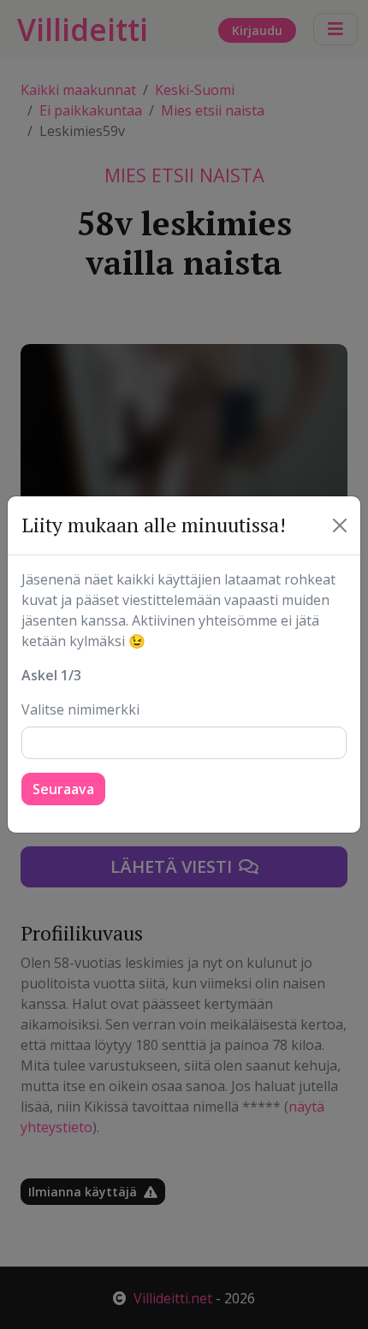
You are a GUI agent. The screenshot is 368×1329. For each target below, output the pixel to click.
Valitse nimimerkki (80, 709)
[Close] (339, 525)
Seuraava (63, 789)
